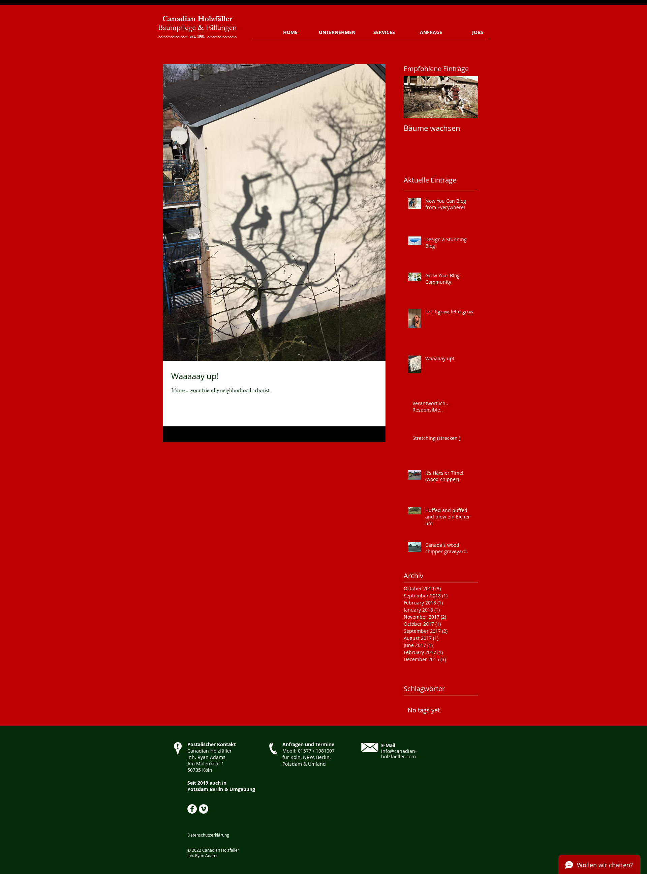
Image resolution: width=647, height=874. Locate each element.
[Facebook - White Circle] (192, 809)
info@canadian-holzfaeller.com (399, 754)
